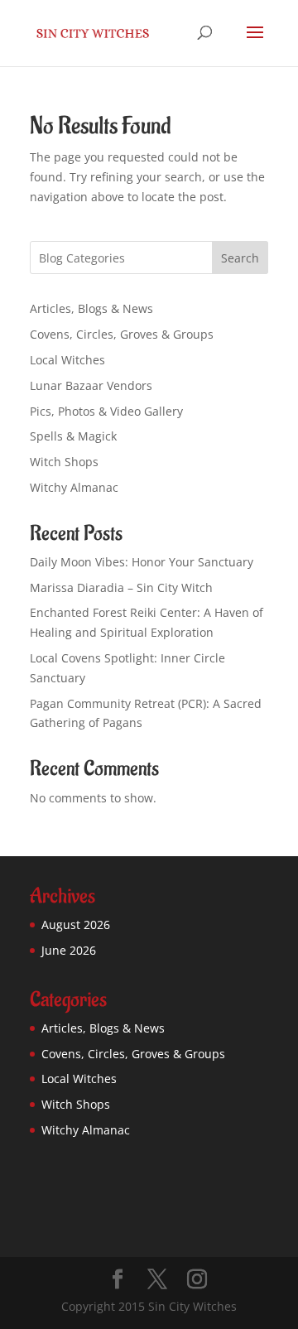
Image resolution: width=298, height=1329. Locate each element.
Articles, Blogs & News (91, 308)
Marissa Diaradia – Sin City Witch (121, 587)
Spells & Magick (73, 436)
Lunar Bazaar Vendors (91, 385)
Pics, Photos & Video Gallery (106, 411)
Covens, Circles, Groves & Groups (122, 334)
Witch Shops (64, 461)
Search (240, 258)
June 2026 (68, 950)
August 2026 (75, 924)
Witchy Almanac (74, 487)
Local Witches (67, 360)
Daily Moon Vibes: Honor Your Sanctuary (141, 562)
